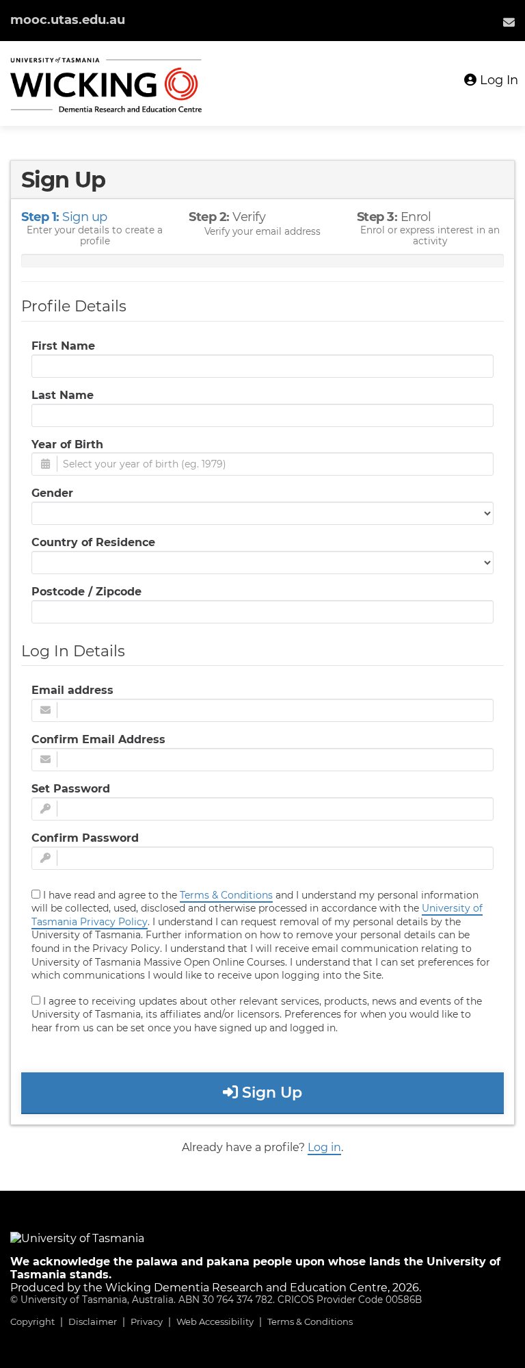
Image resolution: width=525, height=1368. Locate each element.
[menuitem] (509, 22)
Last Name (62, 395)
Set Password (70, 788)
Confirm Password (85, 837)
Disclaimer (92, 1321)
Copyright (32, 1321)
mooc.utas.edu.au (67, 19)
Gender (52, 493)
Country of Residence (93, 542)
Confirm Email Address (98, 739)
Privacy (147, 1321)
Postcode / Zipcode (86, 591)
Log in (324, 1147)
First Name (63, 345)
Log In (497, 80)
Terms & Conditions (310, 1321)
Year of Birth (67, 444)
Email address (72, 690)
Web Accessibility (215, 1321)
